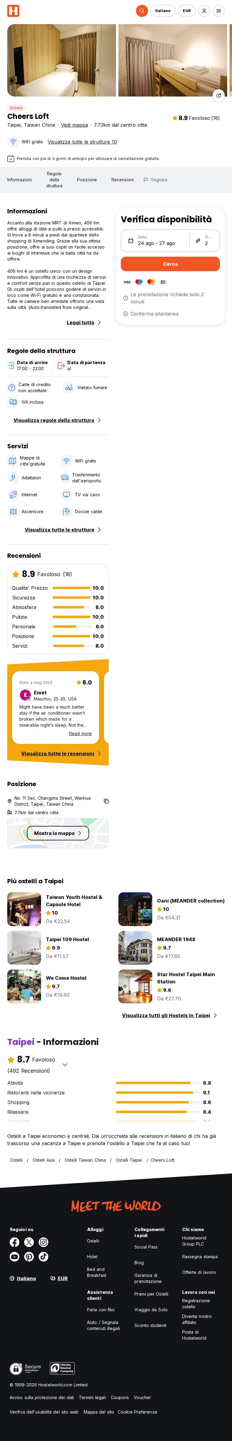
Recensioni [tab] (122, 179)
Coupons (120, 1397)
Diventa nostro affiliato (197, 1319)
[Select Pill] (142, 11)
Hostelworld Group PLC (194, 1240)
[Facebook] (14, 1242)
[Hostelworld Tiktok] (43, 1257)
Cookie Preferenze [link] (137, 1411)
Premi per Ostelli (151, 1294)
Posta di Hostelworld (194, 1335)
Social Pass (146, 1246)
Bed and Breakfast (96, 1272)
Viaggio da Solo (151, 1309)
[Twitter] (29, 1242)
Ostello (16, 108)
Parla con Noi (100, 1309)
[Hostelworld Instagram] (43, 1242)
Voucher (142, 1397)
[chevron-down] (65, 1064)
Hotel (92, 1256)
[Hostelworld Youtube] (14, 1257)
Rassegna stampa (200, 1256)
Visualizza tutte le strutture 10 (82, 142)
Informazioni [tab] (19, 179)
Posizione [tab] (87, 179)
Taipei (14, 125)
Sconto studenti (150, 1325)
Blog (138, 1262)
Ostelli (93, 1240)
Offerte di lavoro (199, 1272)
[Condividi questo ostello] (219, 95)
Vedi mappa (74, 125)
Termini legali (92, 1397)
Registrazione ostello (196, 1303)
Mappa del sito (99, 1411)
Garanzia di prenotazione (148, 1278)
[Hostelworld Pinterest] (29, 1257)
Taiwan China (39, 125)
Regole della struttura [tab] (54, 179)
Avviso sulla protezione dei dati (42, 1397)
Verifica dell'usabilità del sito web (44, 1411)
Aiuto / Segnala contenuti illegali (103, 1325)
